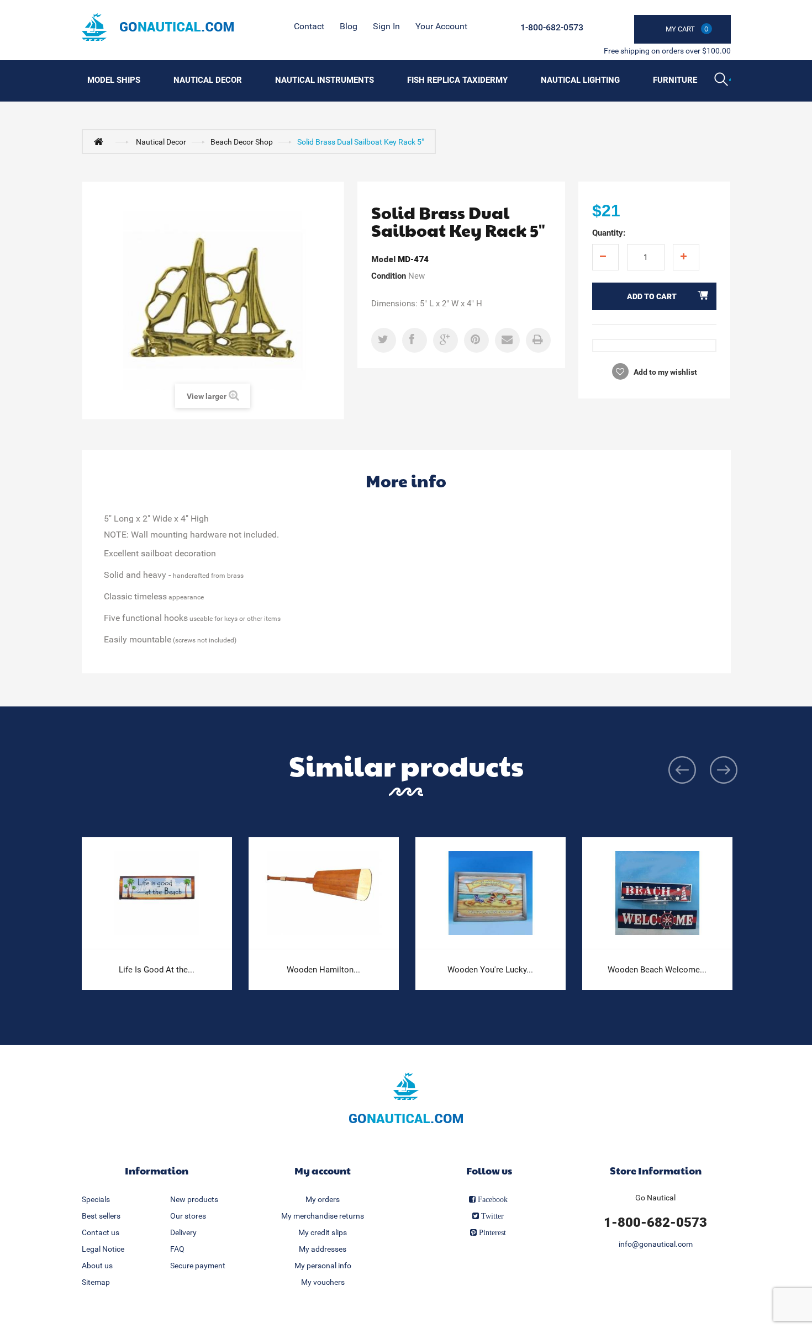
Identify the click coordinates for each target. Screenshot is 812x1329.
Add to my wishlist (664, 372)
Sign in (386, 26)
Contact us (100, 1232)
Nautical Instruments (324, 80)
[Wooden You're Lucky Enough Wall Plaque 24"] (490, 893)
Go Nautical (655, 1197)
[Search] (722, 80)
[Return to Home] (101, 141)
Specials (96, 1199)
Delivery (183, 1232)
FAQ (177, 1249)
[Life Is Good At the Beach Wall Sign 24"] (157, 893)
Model (383, 259)
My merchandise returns (322, 1215)
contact (309, 26)
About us (97, 1265)
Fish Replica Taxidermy (457, 80)
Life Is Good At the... (156, 970)
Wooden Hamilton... (323, 970)
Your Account (441, 26)
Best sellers (101, 1215)
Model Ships (113, 80)
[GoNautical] (158, 27)
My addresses (322, 1249)
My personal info (322, 1265)
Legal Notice (103, 1249)
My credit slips (322, 1232)
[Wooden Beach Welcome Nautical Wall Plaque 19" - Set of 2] (657, 893)
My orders (322, 1199)
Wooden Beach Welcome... (657, 970)
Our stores (188, 1215)
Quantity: (608, 233)
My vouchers (323, 1282)
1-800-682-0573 (551, 27)
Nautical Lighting (580, 80)
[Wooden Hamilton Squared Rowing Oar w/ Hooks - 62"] (324, 893)
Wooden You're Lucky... (490, 970)
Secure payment (197, 1265)
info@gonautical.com (656, 1244)
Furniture (675, 80)
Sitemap (96, 1282)
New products (194, 1199)
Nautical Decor (207, 80)
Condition (388, 276)
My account (322, 1170)
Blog (348, 26)
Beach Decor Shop (241, 141)
